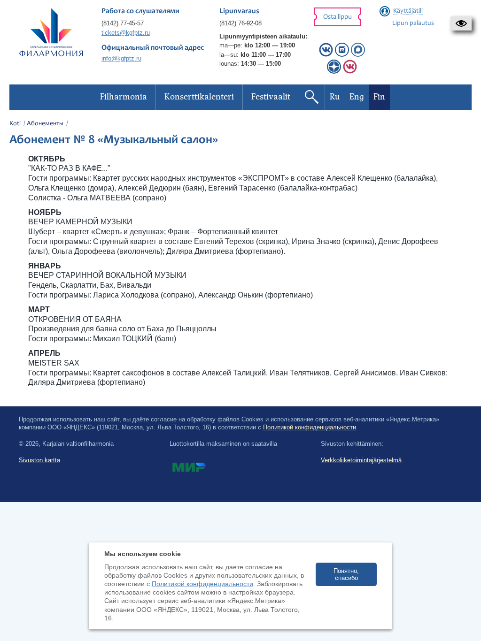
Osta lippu (337, 17)
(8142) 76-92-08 (240, 23)
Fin (379, 97)
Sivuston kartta (39, 460)
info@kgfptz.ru (121, 58)
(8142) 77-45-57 (122, 23)
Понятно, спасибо (346, 574)
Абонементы (45, 124)
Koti (15, 124)
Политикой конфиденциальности (309, 427)
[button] (461, 23)
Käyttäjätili (408, 11)
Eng (356, 97)
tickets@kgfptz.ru (125, 32)
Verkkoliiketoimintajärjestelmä (361, 460)
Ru (335, 97)
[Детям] (350, 71)
